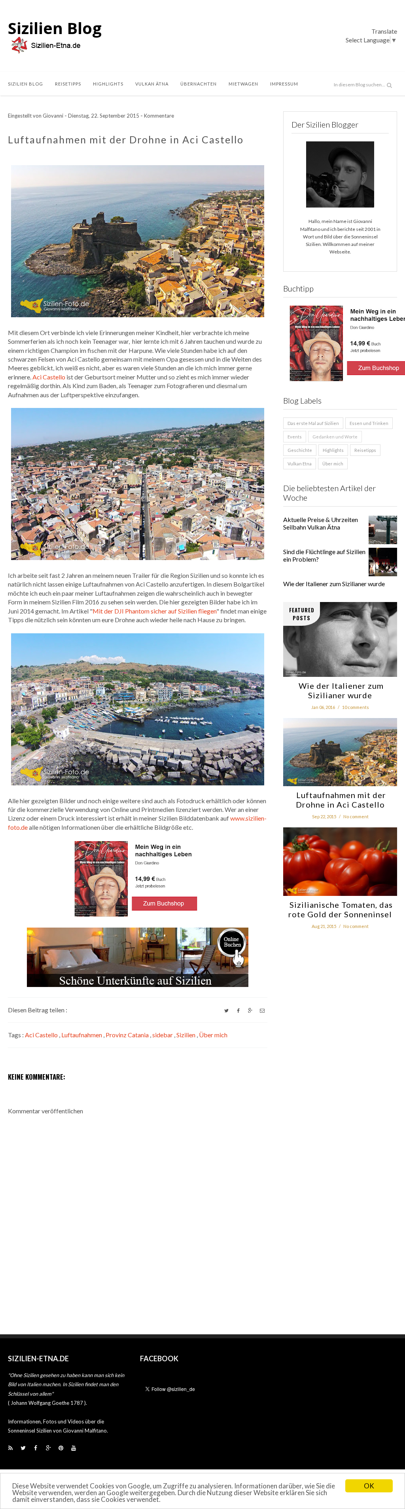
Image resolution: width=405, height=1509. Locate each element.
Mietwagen (243, 83)
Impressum (284, 83)
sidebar (163, 1034)
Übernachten (198, 83)
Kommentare (159, 115)
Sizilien (186, 1034)
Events (295, 436)
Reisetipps (68, 83)
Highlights (108, 83)
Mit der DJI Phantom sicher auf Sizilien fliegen (154, 611)
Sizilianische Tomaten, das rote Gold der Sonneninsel (340, 909)
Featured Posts (301, 614)
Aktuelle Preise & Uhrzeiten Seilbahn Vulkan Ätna (320, 523)
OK (369, 1486)
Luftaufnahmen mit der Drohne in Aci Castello (340, 799)
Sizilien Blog (55, 28)
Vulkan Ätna (151, 83)
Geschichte (300, 450)
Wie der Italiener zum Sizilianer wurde (334, 583)
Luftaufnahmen (82, 1034)
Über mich (213, 1034)
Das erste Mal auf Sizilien (313, 423)
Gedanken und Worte (335, 436)
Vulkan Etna (300, 463)
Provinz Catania (128, 1034)
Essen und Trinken (369, 423)
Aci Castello (48, 377)
